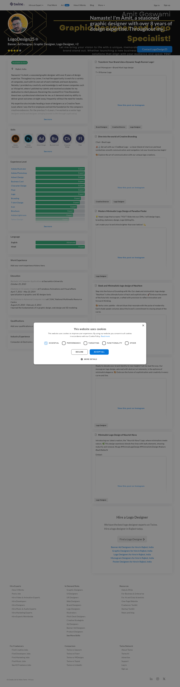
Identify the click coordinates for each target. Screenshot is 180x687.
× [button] (143, 326)
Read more (105, 336)
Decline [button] (79, 352)
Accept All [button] (99, 352)
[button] (90, 359)
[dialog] (90, 343)
